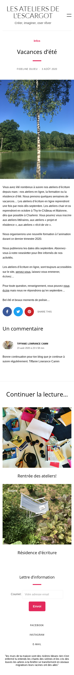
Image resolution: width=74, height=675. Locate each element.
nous (67, 285)
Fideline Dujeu (27, 69)
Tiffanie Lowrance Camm (32, 343)
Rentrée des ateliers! (37, 476)
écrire (6, 290)
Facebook (37, 625)
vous (27, 271)
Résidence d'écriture (37, 552)
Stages (12, 490)
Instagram (37, 635)
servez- (20, 271)
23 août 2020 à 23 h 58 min (30, 348)
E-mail (37, 644)
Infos (37, 41)
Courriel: (16, 594)
